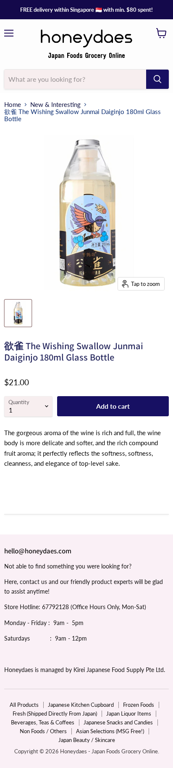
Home (12, 104)
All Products (24, 704)
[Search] (157, 79)
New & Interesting (55, 104)
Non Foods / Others (43, 731)
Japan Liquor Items (128, 713)
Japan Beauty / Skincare (86, 740)
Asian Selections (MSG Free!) (110, 731)
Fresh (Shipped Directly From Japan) (55, 713)
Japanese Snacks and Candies (118, 722)
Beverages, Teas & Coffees (42, 722)
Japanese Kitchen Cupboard (81, 704)
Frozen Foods (138, 704)
